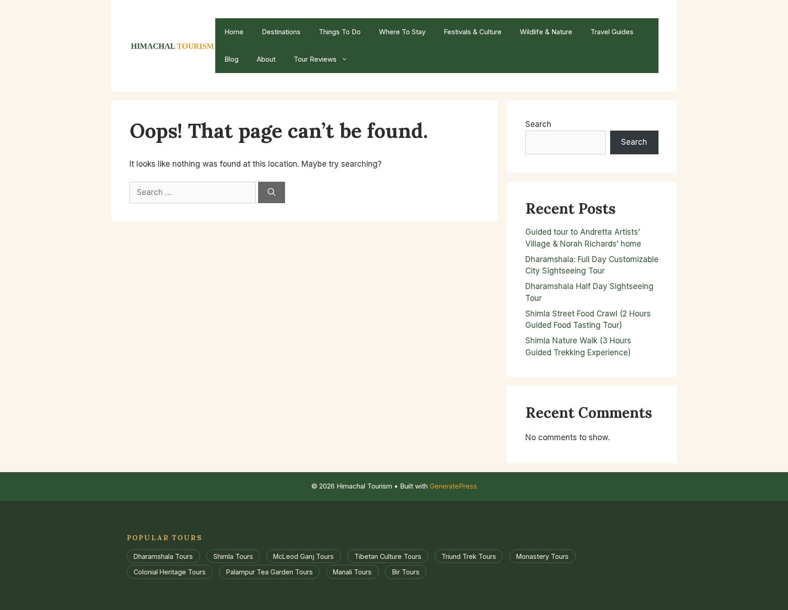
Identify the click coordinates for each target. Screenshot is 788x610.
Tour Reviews (315, 59)
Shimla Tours (233, 556)
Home (234, 31)
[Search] (271, 193)
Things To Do (340, 31)
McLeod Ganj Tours (303, 556)
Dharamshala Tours (163, 556)
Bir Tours (406, 572)
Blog (231, 59)
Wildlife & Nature (546, 31)
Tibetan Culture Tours (387, 556)
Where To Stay (402, 31)
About (266, 59)
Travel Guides (612, 31)
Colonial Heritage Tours (170, 572)
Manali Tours (352, 572)
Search (538, 124)
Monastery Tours (542, 556)
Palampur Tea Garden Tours (269, 572)
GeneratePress (453, 486)
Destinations (281, 31)
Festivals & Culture (473, 31)
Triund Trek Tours (468, 556)
